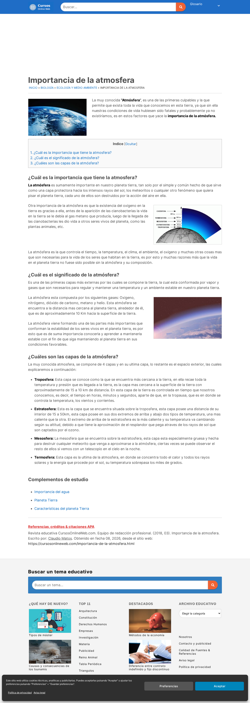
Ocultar (130, 144)
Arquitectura (88, 611)
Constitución (88, 617)
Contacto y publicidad (195, 643)
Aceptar (219, 686)
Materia (84, 644)
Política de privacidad (20, 692)
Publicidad (86, 650)
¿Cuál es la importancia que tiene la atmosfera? (71, 153)
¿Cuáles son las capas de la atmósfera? (64, 163)
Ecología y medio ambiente (77, 87)
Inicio (33, 87)
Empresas (86, 630)
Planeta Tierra (45, 500)
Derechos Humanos (93, 624)
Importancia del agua (51, 492)
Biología (47, 87)
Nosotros (185, 636)
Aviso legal (39, 692)
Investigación (88, 637)
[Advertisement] (125, 43)
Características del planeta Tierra (61, 508)
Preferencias (169, 686)
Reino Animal (88, 657)
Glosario (196, 4)
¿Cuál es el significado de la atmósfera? (64, 158)
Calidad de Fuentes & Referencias (194, 651)
